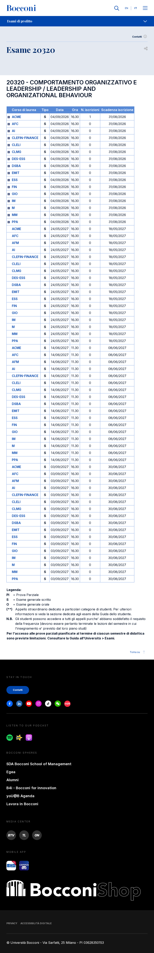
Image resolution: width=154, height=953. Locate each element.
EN (126, 8)
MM (14, 215)
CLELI (16, 145)
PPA (15, 222)
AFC (15, 124)
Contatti (137, 36)
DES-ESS (18, 159)
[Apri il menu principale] (145, 8)
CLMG (16, 152)
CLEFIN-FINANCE (25, 138)
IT (135, 8)
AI (13, 131)
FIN (14, 187)
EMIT (15, 173)
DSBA (16, 166)
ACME (16, 117)
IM (13, 201)
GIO (15, 194)
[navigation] (77, 21)
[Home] (21, 8)
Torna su (135, 652)
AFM (15, 243)
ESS (15, 180)
